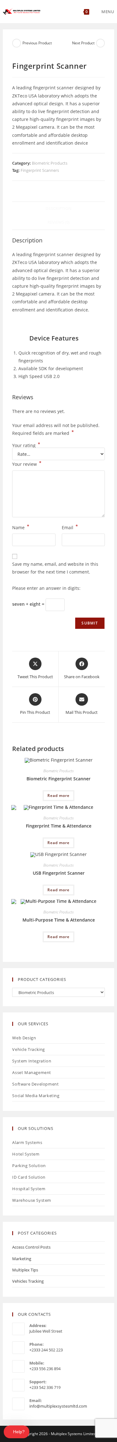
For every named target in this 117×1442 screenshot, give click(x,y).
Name (20, 527)
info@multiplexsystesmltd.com (58, 1406)
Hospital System (28, 1188)
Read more (58, 795)
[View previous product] (16, 43)
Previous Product (37, 43)
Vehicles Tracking (28, 1281)
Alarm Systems (27, 1142)
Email (70, 527)
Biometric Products (49, 163)
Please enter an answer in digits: (46, 588)
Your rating (26, 445)
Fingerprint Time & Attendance (58, 826)
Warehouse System (31, 1200)
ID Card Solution (29, 1177)
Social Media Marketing (35, 1095)
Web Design (24, 1038)
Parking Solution (29, 1165)
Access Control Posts (31, 1247)
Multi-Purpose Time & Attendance (58, 920)
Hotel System (25, 1154)
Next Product (83, 43)
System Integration (31, 1061)
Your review (26, 463)
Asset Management (31, 1072)
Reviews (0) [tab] (58, 222)
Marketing (21, 1258)
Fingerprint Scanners (40, 170)
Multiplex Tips (25, 1270)
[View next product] (100, 43)
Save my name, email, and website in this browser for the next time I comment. (55, 568)
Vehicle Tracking (28, 1049)
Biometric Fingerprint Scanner (58, 779)
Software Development (35, 1084)
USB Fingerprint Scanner (59, 873)
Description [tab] (58, 208)
